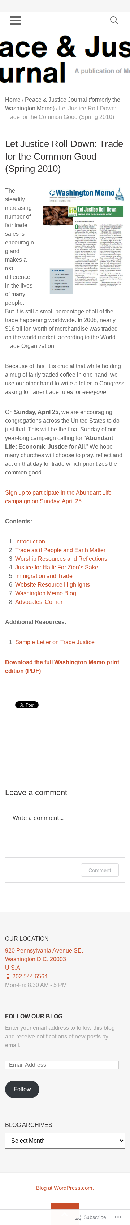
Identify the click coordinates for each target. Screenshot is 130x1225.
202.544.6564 (30, 976)
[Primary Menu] (13, 24)
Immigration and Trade (44, 576)
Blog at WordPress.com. (65, 1188)
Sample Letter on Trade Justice (55, 642)
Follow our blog (33, 1016)
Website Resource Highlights (52, 585)
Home (13, 100)
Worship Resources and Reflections (61, 559)
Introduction (30, 541)
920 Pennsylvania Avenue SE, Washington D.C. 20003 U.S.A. (44, 959)
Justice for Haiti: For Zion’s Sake (56, 567)
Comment (99, 870)
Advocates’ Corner (38, 602)
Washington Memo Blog (45, 593)
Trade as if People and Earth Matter (60, 550)
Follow (22, 1089)
